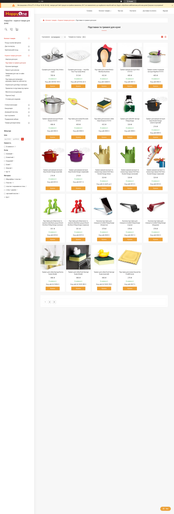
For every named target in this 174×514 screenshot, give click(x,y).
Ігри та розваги (10, 115)
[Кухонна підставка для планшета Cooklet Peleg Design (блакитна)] (104, 206)
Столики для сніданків (13, 99)
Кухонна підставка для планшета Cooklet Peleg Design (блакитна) (104, 223)
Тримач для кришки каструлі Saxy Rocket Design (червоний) (78, 171)
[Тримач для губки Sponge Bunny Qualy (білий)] (52, 257)
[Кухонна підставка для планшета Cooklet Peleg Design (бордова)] (155, 206)
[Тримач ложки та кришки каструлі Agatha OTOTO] (155, 55)
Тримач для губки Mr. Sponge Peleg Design (129, 120)
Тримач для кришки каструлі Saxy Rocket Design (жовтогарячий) (155, 121)
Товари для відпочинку (12, 123)
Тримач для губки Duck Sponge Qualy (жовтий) (104, 273)
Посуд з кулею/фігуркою (13, 43)
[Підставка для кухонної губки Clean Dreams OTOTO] (104, 104)
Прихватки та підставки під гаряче (17, 88)
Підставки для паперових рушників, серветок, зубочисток (16, 80)
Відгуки (165, 11)
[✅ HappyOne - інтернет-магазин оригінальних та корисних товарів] (17, 14)
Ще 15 (8, 172)
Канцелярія (9, 108)
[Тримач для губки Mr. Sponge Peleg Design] (130, 104)
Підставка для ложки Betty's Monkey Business (104, 70)
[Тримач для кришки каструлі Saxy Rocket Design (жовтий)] (52, 155)
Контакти (133, 11)
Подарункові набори (11, 119)
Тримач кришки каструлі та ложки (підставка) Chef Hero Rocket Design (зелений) (129, 172)
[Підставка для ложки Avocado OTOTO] (78, 104)
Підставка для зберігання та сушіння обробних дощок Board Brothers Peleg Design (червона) (78, 223)
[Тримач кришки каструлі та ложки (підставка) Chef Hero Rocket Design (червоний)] (155, 155)
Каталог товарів (9, 38)
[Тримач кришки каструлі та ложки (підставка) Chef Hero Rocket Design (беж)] (104, 155)
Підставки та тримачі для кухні (16, 63)
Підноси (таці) (10, 95)
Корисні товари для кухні (13, 55)
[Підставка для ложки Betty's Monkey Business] (104, 55)
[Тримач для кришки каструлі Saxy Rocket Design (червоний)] (78, 155)
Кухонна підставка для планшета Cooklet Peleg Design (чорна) (130, 223)
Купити (52, 86)
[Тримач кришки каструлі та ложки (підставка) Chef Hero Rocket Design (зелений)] (130, 155)
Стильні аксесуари (11, 105)
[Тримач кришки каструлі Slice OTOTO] (130, 55)
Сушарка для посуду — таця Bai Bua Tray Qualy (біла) (78, 70)
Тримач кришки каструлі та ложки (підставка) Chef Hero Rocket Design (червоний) (155, 172)
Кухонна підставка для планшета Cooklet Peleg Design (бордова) (155, 223)
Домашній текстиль (11, 112)
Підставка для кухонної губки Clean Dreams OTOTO (104, 120)
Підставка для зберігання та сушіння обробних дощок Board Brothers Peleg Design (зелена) (52, 223)
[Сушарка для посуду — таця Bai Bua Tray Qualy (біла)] (78, 55)
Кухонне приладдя (12, 66)
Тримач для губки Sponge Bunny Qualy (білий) (52, 273)
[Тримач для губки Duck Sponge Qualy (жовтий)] (104, 257)
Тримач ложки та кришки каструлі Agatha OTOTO (155, 70)
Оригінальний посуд (11, 50)
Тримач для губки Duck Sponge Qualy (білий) (78, 273)
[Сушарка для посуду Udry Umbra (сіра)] (52, 55)
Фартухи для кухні (11, 59)
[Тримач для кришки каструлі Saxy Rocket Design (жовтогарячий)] (155, 104)
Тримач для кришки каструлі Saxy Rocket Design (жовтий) (52, 171)
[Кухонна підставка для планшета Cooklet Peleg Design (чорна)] (130, 206)
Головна (89, 11)
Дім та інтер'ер (10, 46)
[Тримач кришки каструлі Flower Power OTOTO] (52, 104)
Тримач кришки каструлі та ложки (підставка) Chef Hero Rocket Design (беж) (104, 172)
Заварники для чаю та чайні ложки (15, 74)
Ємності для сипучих (12, 70)
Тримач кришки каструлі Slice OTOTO (130, 70)
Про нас (120, 11)
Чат (167, 509)
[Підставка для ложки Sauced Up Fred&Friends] (130, 257)
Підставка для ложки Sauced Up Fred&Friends (129, 273)
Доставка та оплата (149, 11)
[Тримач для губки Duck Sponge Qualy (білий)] (78, 257)
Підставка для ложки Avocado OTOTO (78, 120)
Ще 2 (7, 197)
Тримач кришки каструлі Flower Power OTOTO (52, 120)
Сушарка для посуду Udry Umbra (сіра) (52, 70)
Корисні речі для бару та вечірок (16, 85)
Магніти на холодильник (14, 92)
